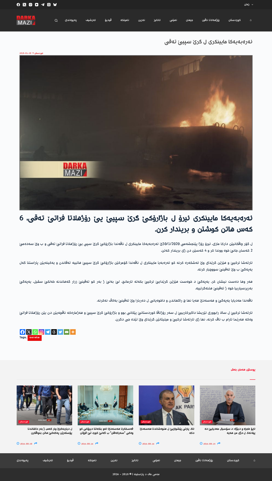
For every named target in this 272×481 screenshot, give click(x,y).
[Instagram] (30, 4)
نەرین (141, 20)
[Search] (56, 20)
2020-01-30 (25, 53)
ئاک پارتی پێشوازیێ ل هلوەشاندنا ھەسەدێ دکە (167, 431)
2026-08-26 (87, 444)
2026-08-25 (209, 444)
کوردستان (235, 20)
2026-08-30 (26, 444)
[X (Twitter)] (24, 4)
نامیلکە (124, 20)
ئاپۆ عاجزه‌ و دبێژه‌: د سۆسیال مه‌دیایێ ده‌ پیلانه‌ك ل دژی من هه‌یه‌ (230, 431)
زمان (246, 4)
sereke (34, 338)
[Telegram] (42, 4)
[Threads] (49, 4)
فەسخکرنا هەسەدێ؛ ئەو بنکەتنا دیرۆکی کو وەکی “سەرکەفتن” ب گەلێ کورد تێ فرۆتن (106, 431)
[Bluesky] (55, 4)
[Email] (66, 332)
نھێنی (173, 20)
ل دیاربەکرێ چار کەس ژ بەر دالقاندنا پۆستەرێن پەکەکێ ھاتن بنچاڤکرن (50, 431)
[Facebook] (18, 4)
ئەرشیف (91, 20)
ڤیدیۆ (108, 20)
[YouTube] (36, 4)
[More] (73, 332)
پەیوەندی (71, 20)
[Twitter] (60, 332)
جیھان (189, 20)
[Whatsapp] (35, 332)
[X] (29, 332)
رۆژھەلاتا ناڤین (211, 20)
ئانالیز (157, 20)
